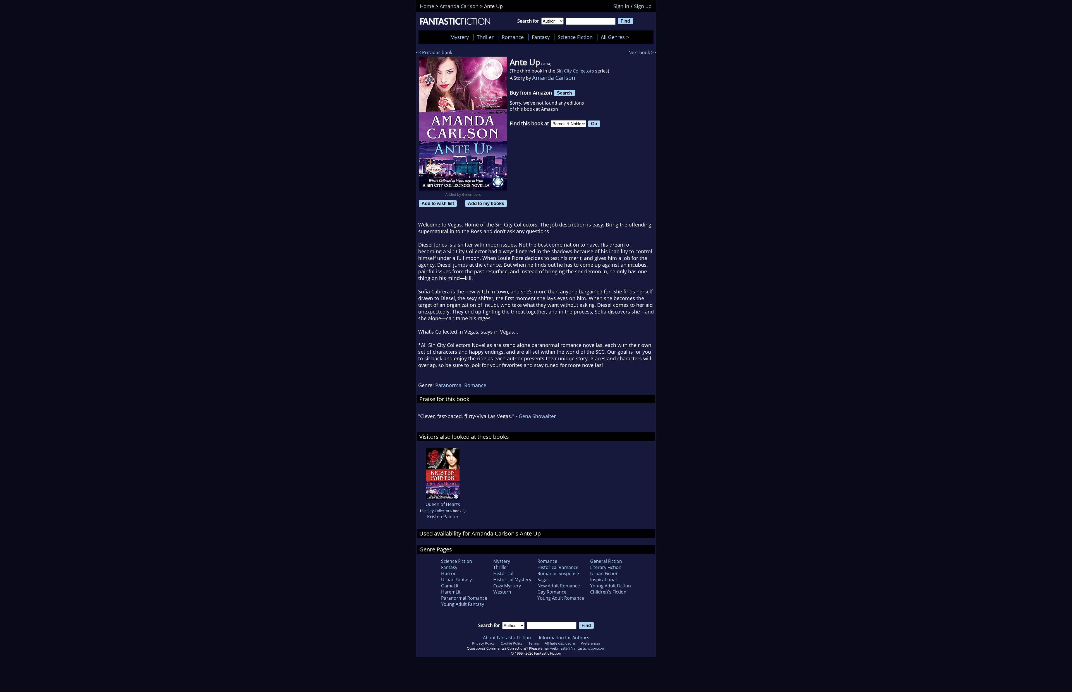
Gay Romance (551, 592)
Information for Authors (564, 638)
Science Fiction (575, 37)
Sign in (621, 6)
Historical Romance (557, 567)
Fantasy (541, 37)
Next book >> (642, 52)
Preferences (590, 643)
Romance (513, 37)
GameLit (450, 586)
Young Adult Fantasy (462, 604)
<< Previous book (434, 52)
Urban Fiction (604, 573)
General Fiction (606, 561)
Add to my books (486, 203)
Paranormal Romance (460, 385)
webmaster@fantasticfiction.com (577, 648)
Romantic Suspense (558, 573)
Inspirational (603, 580)
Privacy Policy (483, 643)
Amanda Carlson (553, 77)
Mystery (459, 37)
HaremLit (451, 592)
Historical (503, 573)
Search (564, 92)
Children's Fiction (608, 592)
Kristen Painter (443, 516)
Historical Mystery (512, 580)
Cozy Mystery (507, 586)
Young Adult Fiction (610, 586)
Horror (448, 573)
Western (502, 592)
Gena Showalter (537, 416)
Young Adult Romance (560, 598)
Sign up (643, 6)
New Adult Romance (558, 586)
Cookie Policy (512, 643)
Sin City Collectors (575, 71)
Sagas (543, 580)
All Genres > (616, 37)
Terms (533, 643)
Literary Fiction (605, 567)
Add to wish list (438, 203)
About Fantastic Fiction (507, 638)
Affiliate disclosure (560, 643)
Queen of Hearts (442, 504)
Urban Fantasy (456, 580)
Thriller (485, 37)
